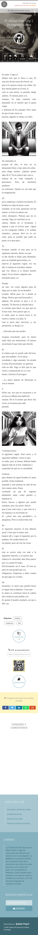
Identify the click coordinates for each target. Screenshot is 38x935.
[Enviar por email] (32, 708)
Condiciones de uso (14, 814)
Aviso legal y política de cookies (19, 809)
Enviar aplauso (19, 638)
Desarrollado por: (16, 924)
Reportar (31, 59)
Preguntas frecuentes (15, 819)
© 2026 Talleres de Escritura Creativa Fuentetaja (16, 928)
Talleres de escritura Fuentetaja (18, 823)
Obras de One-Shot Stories (20, 10)
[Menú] (4, 4)
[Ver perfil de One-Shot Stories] (19, 38)
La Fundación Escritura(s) (17, 847)
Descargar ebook (19, 682)
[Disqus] (19, 762)
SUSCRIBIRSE (20, 908)
